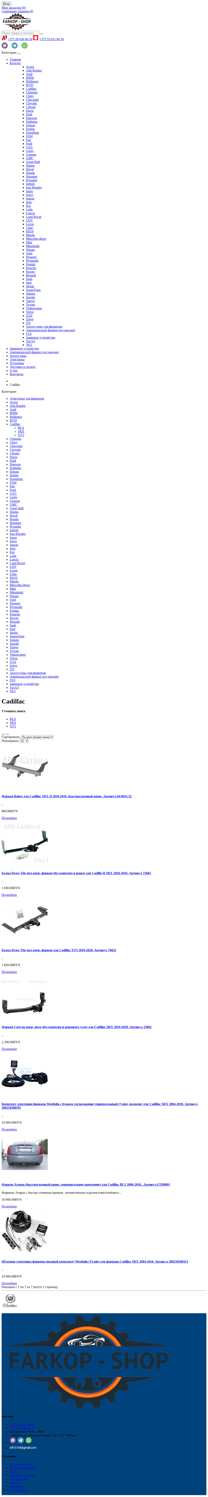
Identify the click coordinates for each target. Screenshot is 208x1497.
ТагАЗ (30, 341)
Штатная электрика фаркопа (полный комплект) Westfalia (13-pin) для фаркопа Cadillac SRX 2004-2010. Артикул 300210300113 (95, 1261)
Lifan (29, 227)
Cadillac (31, 88)
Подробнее (9, 818)
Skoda (30, 286)
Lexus (30, 224)
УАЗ (29, 345)
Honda (30, 173)
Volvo (30, 312)
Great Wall (33, 162)
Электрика (17, 359)
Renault (31, 275)
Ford (29, 143)
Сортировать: (11, 737)
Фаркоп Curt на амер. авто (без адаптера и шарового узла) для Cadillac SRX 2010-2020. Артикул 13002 (77, 1027)
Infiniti (30, 184)
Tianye (30, 301)
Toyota (30, 304)
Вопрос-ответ (19, 1479)
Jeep (29, 202)
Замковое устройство (40, 337)
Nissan (30, 249)
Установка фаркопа (23, 1468)
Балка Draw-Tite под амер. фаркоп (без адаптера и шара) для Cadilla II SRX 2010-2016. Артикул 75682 (76, 873)
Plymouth (32, 260)
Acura (30, 66)
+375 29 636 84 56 (20, 39)
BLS (21, 427)
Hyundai (31, 180)
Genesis (31, 154)
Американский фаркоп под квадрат (50, 330)
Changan (32, 92)
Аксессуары (18, 356)
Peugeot (31, 257)
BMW (30, 77)
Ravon (30, 271)
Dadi (29, 114)
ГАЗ (28, 334)
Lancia (30, 213)
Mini (29, 242)
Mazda (30, 235)
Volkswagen (34, 308)
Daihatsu (31, 121)
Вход (6, 3)
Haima (30, 165)
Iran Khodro (34, 187)
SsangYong (33, 290)
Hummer (31, 176)
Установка (17, 363)
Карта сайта (18, 1490)
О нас (14, 370)
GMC (30, 158)
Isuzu (29, 191)
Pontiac (31, 264)
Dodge (30, 129)
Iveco (29, 195)
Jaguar (30, 198)
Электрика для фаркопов (27, 398)
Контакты (16, 374)
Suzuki (30, 297)
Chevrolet (32, 99)
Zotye (30, 319)
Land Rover (33, 217)
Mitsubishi (32, 246)
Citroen (31, 107)
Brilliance (32, 81)
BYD (29, 85)
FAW (29, 136)
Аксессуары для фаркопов (44, 326)
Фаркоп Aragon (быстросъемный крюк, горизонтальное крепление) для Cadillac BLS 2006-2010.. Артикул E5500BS (86, 1184)
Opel (29, 253)
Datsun (30, 125)
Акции (14, 1482)
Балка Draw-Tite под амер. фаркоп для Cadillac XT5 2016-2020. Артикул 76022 (59, 950)
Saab (29, 279)
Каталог (15, 63)
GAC (29, 147)
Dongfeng (32, 132)
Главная (15, 59)
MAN (30, 231)
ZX (28, 323)
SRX (21, 431)
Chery (30, 96)
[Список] (3, 734)
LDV (29, 220)
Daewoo (31, 118)
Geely (30, 151)
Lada (29, 209)
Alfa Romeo (34, 70)
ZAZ (29, 315)
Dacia (30, 110)
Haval (30, 169)
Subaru (30, 293)
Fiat (28, 140)
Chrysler (31, 103)
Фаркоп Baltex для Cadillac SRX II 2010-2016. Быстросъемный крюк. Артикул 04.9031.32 (67, 796)
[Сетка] (7, 734)
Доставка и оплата (22, 367)
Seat (28, 282)
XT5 (21, 435)
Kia (28, 206)
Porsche (31, 268)
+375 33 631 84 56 (51, 39)
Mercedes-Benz (36, 238)
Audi (29, 74)
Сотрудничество (21, 1464)
